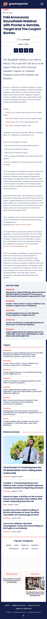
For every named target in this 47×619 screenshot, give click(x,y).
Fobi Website (22, 217)
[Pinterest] (26, 50)
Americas (10, 289)
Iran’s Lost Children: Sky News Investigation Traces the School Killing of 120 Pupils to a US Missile (23, 526)
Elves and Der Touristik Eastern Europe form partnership (12, 580)
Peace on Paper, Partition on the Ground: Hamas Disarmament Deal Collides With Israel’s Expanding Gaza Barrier (23, 499)
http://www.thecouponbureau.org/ (16, 246)
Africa (5, 418)
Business (10, 329)
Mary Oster (8, 118)
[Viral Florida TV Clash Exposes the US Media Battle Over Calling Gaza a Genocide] (23, 450)
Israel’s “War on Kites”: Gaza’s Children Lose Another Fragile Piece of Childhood (25, 305)
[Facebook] (16, 50)
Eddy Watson (9, 125)
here (32, 135)
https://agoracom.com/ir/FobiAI (21, 224)
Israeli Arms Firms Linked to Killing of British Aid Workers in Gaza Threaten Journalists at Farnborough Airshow (21, 512)
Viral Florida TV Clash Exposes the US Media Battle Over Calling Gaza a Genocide (22, 470)
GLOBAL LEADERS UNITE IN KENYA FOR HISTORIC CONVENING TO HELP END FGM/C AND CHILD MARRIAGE (21, 423)
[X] (21, 50)
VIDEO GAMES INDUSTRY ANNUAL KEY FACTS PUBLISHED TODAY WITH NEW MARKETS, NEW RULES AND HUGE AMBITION (25, 334)
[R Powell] (19, 39)
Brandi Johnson (10, 122)
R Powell (26, 40)
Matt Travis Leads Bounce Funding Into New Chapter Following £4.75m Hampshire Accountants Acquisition (20, 402)
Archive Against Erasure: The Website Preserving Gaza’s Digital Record (22, 314)
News (6, 10)
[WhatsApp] (31, 50)
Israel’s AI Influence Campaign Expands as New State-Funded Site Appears (25, 323)
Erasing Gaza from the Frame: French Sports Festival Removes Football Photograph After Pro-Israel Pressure (23, 413)
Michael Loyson (10, 112)
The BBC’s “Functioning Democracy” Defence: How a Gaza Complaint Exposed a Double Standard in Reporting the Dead (23, 485)
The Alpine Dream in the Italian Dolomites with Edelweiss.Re (35, 593)
